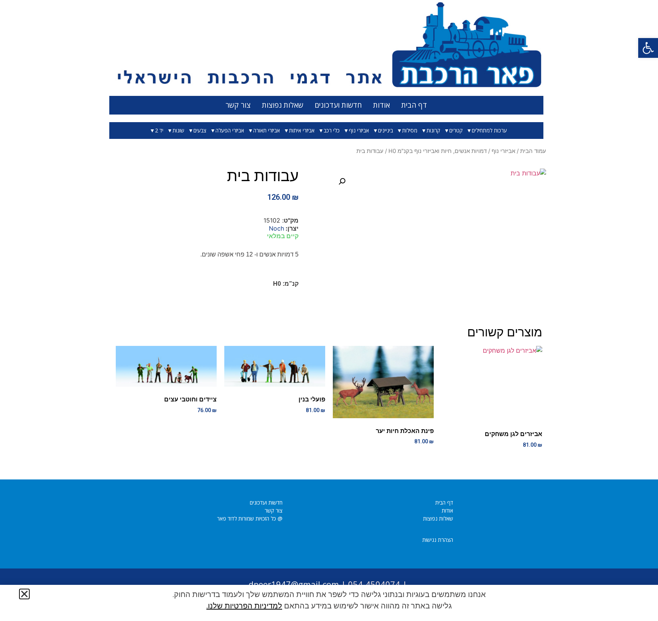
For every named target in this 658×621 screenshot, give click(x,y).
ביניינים (385, 130)
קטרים (456, 130)
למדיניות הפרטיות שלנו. (244, 605)
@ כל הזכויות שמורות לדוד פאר (250, 518)
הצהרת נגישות (437, 539)
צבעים (199, 130)
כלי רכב (332, 130)
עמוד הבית (533, 151)
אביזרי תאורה (266, 130)
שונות (178, 130)
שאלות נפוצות (282, 105)
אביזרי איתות (302, 130)
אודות (381, 105)
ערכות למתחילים (489, 130)
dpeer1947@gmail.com (294, 584)
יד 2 (159, 130)
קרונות (433, 130)
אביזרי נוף (359, 130)
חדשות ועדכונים (338, 105)
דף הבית (414, 105)
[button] (648, 48)
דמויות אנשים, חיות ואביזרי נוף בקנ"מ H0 (437, 151)
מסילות (409, 130)
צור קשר (238, 105)
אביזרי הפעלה (230, 130)
